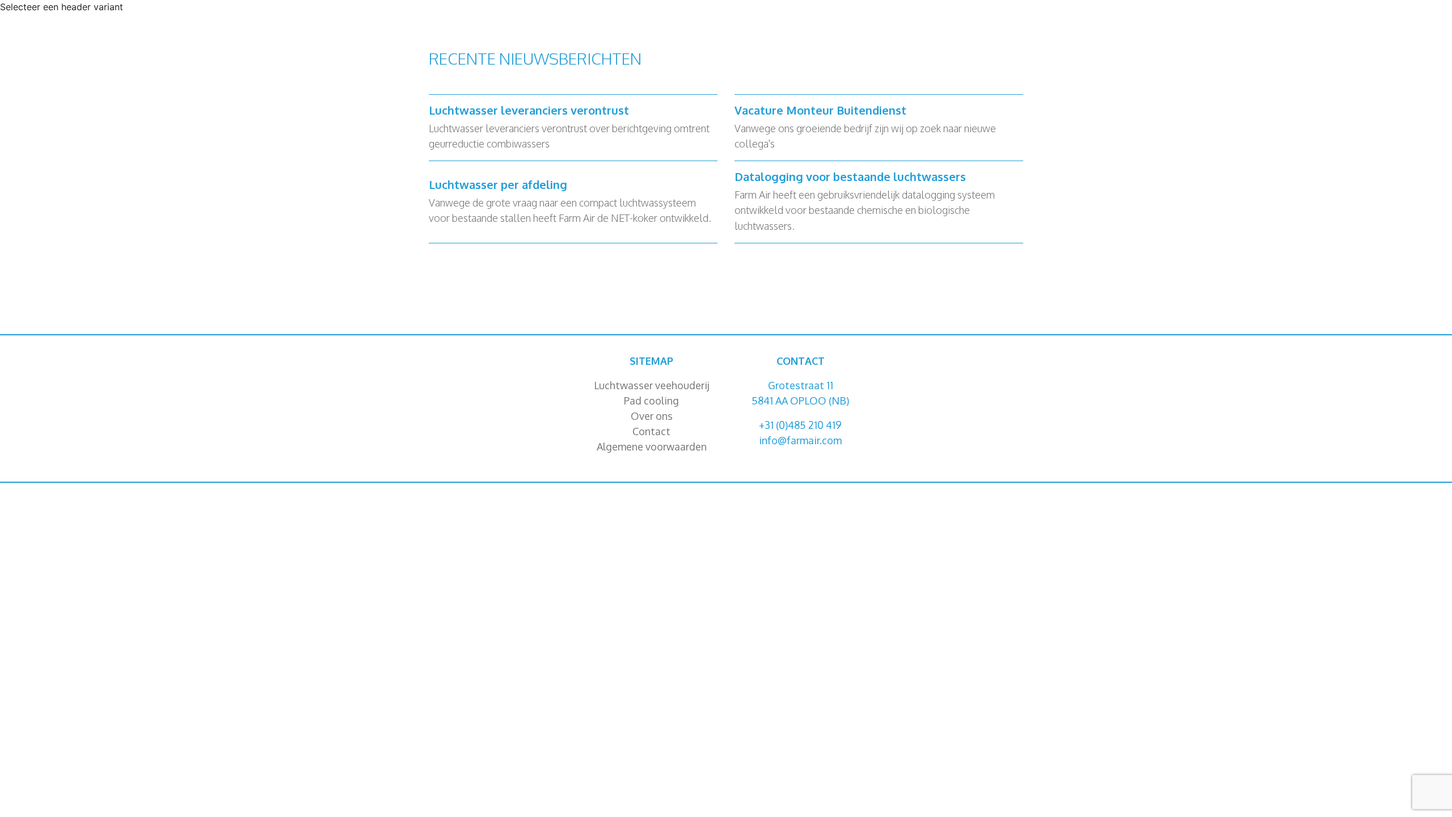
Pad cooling (651, 400)
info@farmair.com (800, 440)
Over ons (652, 416)
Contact (651, 431)
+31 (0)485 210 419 (800, 425)
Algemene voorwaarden (652, 446)
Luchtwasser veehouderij (652, 385)
